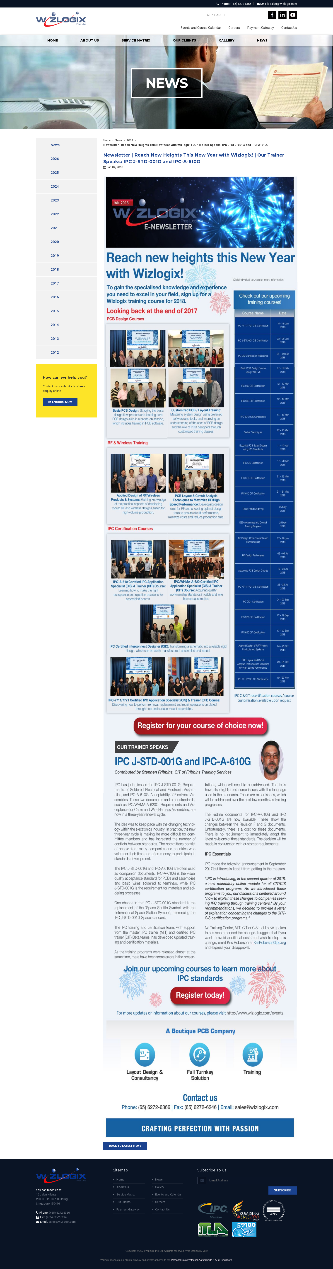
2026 (55, 159)
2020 (55, 242)
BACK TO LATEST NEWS (125, 1145)
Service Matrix (125, 1194)
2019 (55, 256)
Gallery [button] (226, 40)
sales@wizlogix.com (283, 3)
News (262, 40)
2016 (55, 297)
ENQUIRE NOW (62, 402)
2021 (55, 228)
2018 (55, 270)
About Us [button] (89, 40)
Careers (234, 27)
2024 (55, 186)
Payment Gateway (260, 27)
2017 (55, 283)
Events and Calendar (168, 1194)
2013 (55, 339)
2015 (55, 311)
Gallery (159, 1187)
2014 (55, 325)
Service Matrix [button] (136, 40)
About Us (122, 1187)
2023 (55, 200)
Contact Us (289, 27)
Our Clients (184, 40)
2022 (55, 214)
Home (52, 40)
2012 (55, 353)
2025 (55, 173)
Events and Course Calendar (201, 27)
